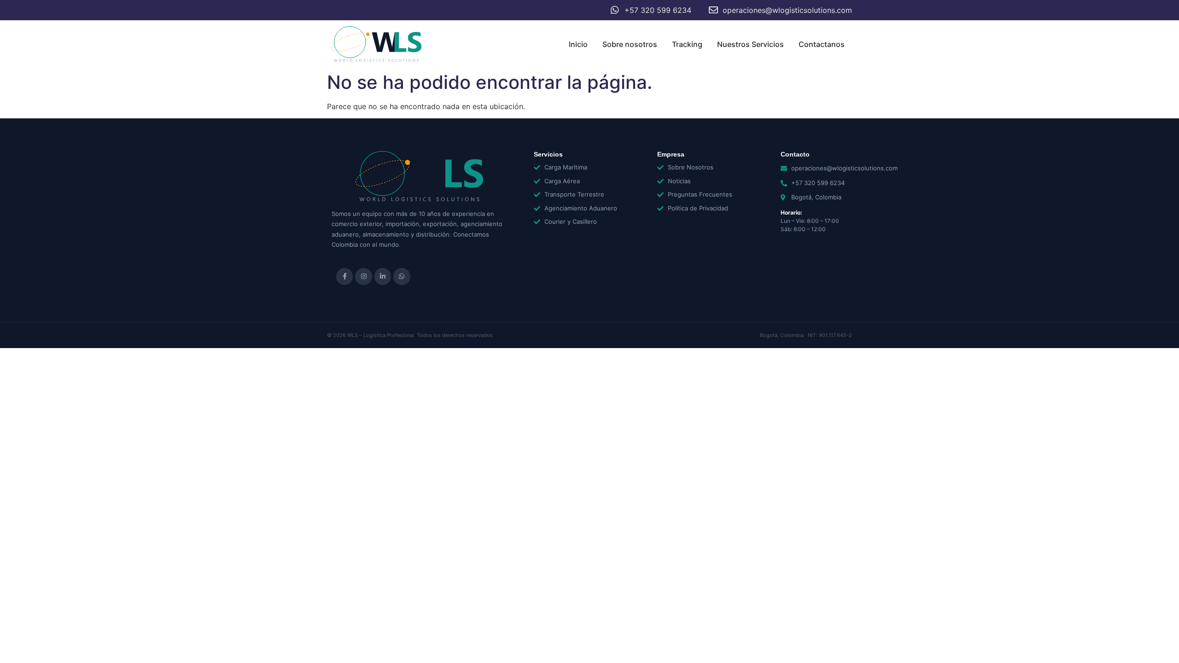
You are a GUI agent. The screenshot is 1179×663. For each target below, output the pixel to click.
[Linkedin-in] (382, 276)
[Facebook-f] (344, 276)
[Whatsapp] (401, 276)
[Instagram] (363, 276)
